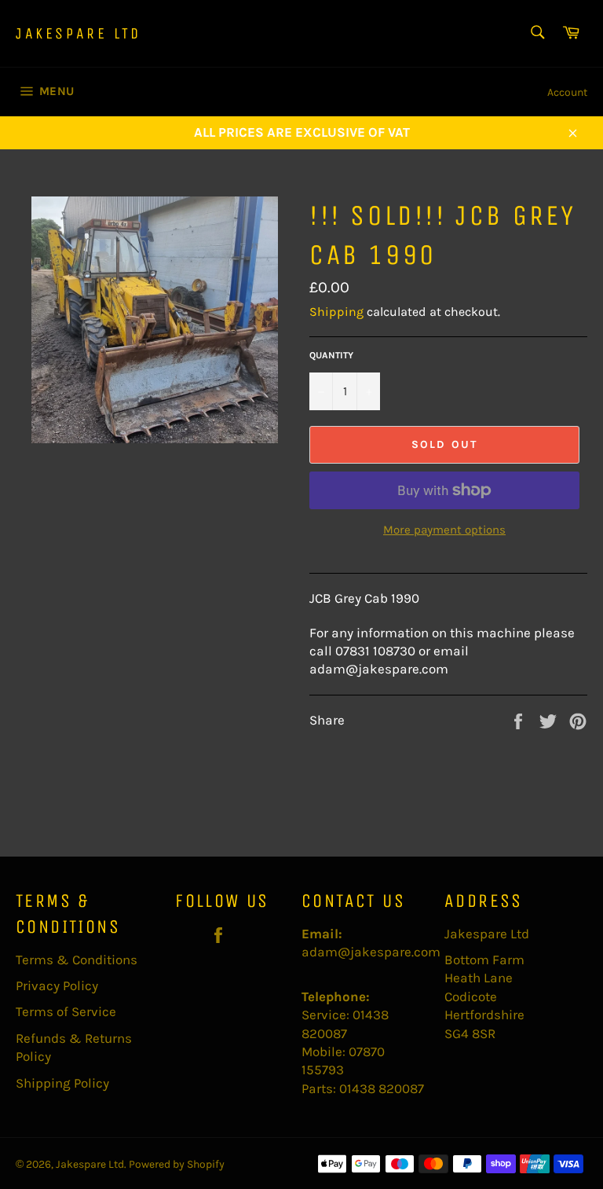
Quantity (331, 355)
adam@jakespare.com (371, 952)
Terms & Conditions (76, 959)
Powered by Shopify (177, 1164)
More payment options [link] (444, 530)
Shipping (336, 311)
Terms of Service (66, 1011)
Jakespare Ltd (78, 33)
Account (567, 92)
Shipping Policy (62, 1083)
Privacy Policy (57, 985)
